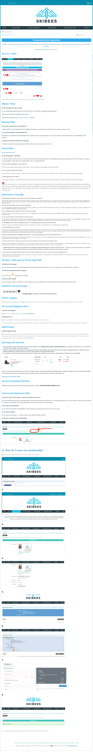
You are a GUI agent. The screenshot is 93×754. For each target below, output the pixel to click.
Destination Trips (24, 44)
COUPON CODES (44, 49)
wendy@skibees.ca (72, 746)
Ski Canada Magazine (28, 313)
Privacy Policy (17, 742)
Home (10, 3)
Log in (90, 3)
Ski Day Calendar (30, 144)
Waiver (27, 114)
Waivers (5, 44)
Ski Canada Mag (43, 44)
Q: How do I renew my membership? (22, 450)
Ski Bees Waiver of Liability (26, 117)
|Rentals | (65, 44)
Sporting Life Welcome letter (11, 376)
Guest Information (25, 742)
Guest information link (8, 152)
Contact (7, 35)
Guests (16, 44)
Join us (14, 3)
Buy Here (30, 338)
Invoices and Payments (75, 44)
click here (49, 144)
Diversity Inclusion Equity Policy (45, 742)
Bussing (11, 44)
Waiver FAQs (8, 103)
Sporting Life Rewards (55, 44)
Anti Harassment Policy (58, 742)
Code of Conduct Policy (69, 742)
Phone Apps (33, 44)
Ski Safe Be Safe (34, 742)
